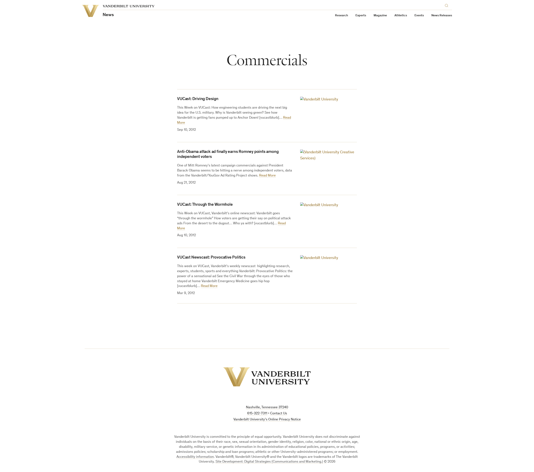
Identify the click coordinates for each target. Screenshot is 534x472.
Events (419, 15)
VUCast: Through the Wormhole (205, 205)
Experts (360, 15)
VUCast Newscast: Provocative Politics (211, 258)
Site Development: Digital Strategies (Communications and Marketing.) (269, 462)
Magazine (380, 15)
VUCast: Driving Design (197, 99)
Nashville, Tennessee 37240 (267, 407)
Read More (267, 176)
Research (341, 15)
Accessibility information (195, 457)
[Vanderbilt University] (267, 377)
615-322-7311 (257, 413)
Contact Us (278, 413)
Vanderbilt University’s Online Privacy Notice (267, 419)
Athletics (400, 15)
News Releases (441, 15)
